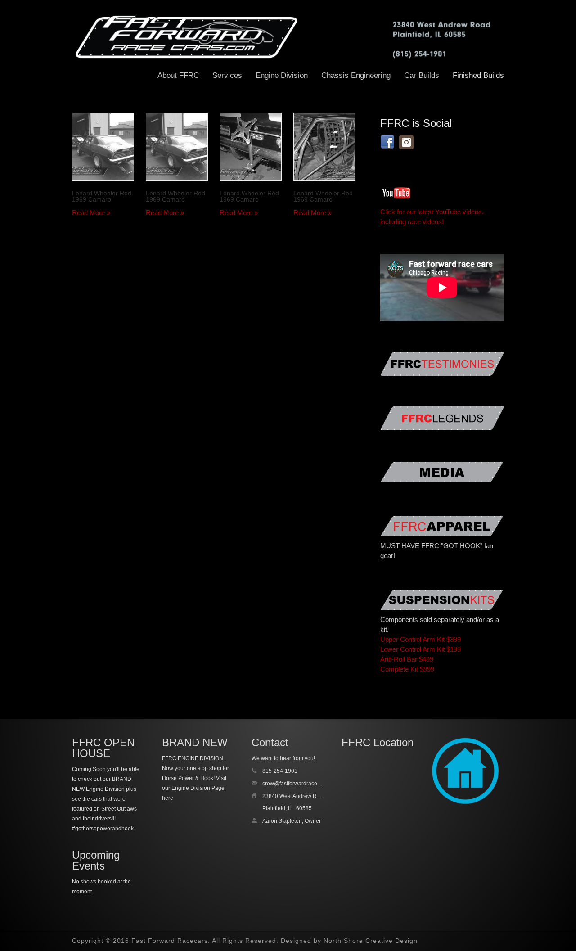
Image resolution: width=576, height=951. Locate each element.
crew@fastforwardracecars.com (300, 783)
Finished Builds (478, 75)
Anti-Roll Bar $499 (406, 659)
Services (227, 75)
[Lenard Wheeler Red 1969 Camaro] (103, 147)
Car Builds (421, 75)
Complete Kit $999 (407, 669)
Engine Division (282, 75)
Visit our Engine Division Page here (194, 788)
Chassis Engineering (356, 75)
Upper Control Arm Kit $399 (420, 639)
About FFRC (178, 75)
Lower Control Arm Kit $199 (420, 649)
